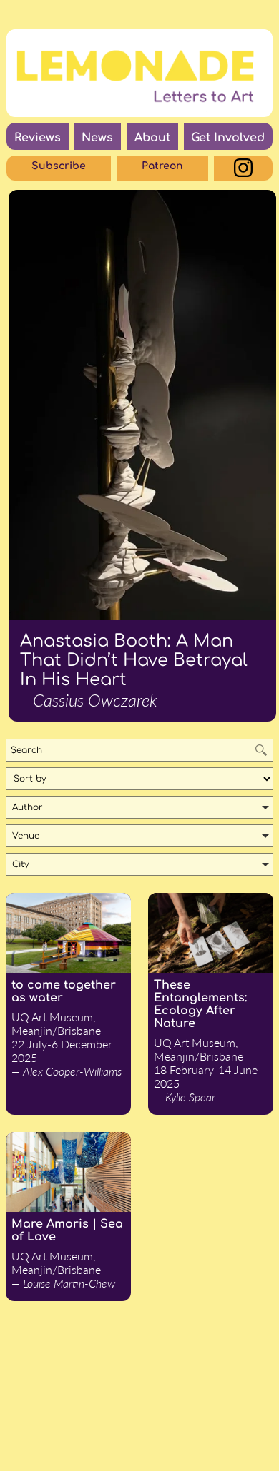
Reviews (37, 137)
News (97, 137)
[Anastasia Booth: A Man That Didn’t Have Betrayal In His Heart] (142, 405)
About (152, 137)
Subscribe (58, 166)
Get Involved (228, 137)
